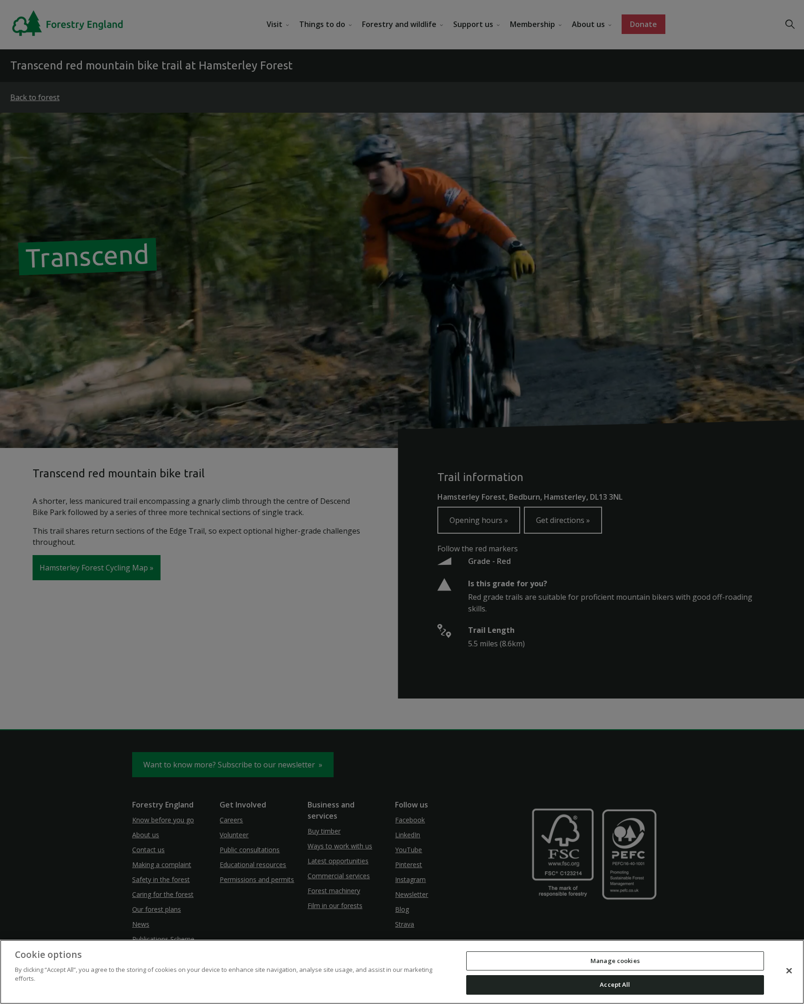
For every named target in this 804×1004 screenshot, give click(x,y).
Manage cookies (615, 961)
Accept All (615, 984)
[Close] (789, 970)
